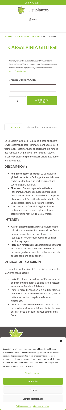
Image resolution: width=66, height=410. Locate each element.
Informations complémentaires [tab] (41, 127)
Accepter (33, 381)
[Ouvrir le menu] (33, 26)
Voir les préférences (33, 398)
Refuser (33, 390)
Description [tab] (14, 127)
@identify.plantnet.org (17, 71)
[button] (61, 340)
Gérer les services (32, 373)
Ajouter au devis (42, 101)
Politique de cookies (23, 406)
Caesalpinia (35, 36)
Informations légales (41, 406)
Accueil (7, 36)
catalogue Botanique (20, 36)
